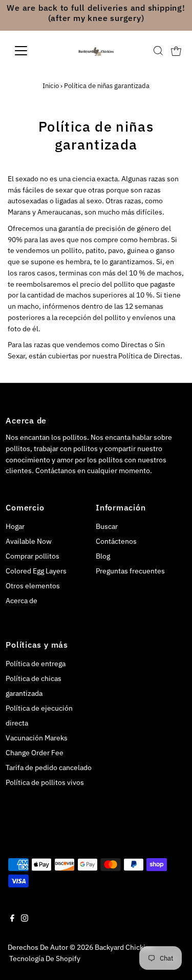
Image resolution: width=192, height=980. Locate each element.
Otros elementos (33, 585)
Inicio (50, 85)
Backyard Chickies (124, 947)
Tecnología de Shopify (44, 958)
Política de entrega (36, 663)
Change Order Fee (34, 752)
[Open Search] (158, 51)
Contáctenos (116, 541)
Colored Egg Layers (36, 571)
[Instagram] (24, 919)
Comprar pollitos (32, 556)
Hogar (15, 526)
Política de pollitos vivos (45, 782)
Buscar (107, 526)
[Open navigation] (29, 50)
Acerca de (21, 600)
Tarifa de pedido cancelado (49, 767)
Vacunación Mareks (37, 737)
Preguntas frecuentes (130, 571)
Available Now (29, 541)
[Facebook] (12, 919)
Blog (103, 556)
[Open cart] (176, 50)
